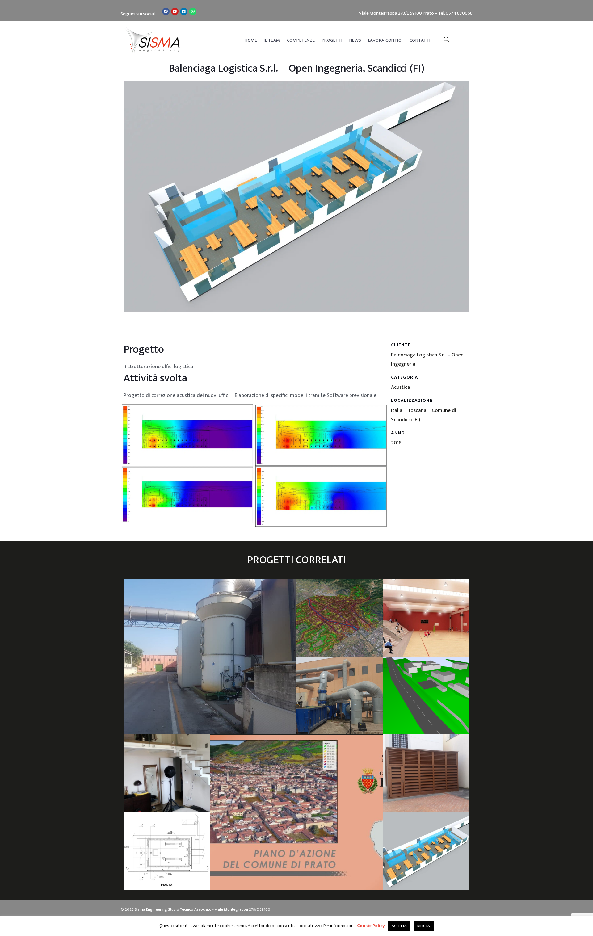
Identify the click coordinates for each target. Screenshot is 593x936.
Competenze (301, 40)
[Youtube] (175, 11)
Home (251, 40)
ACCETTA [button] (399, 925)
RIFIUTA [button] (423, 925)
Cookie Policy (371, 926)
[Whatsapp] (192, 11)
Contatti (420, 40)
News (355, 40)
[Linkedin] (183, 11)
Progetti (332, 40)
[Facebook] (166, 11)
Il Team (272, 40)
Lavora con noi (385, 40)
